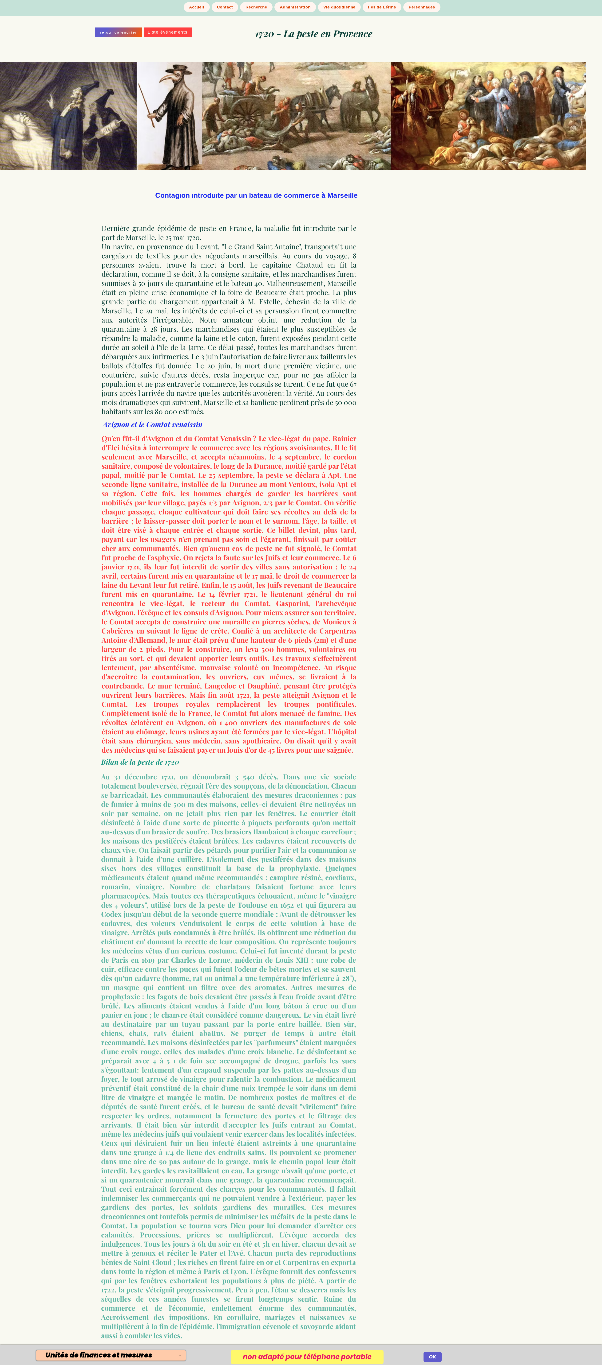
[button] (168, 32)
